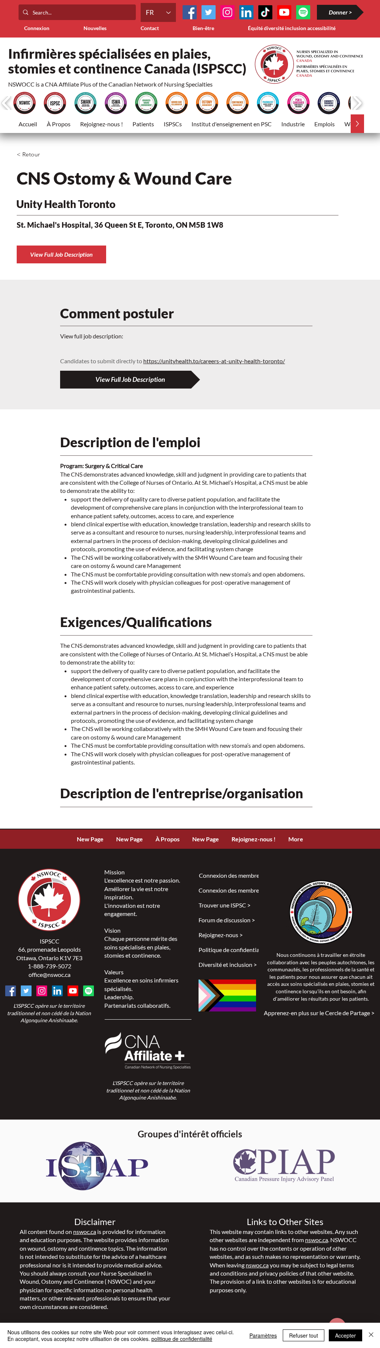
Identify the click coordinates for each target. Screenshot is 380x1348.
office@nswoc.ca (50, 974)
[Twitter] (209, 12)
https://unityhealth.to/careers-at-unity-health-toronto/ (214, 360)
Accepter (345, 1335)
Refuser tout (303, 1335)
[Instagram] (227, 12)
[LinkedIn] (246, 12)
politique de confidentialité (181, 1338)
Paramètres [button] (263, 1335)
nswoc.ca (84, 1231)
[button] (143, 123)
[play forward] (357, 103)
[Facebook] (190, 12)
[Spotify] (88, 990)
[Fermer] (371, 1335)
